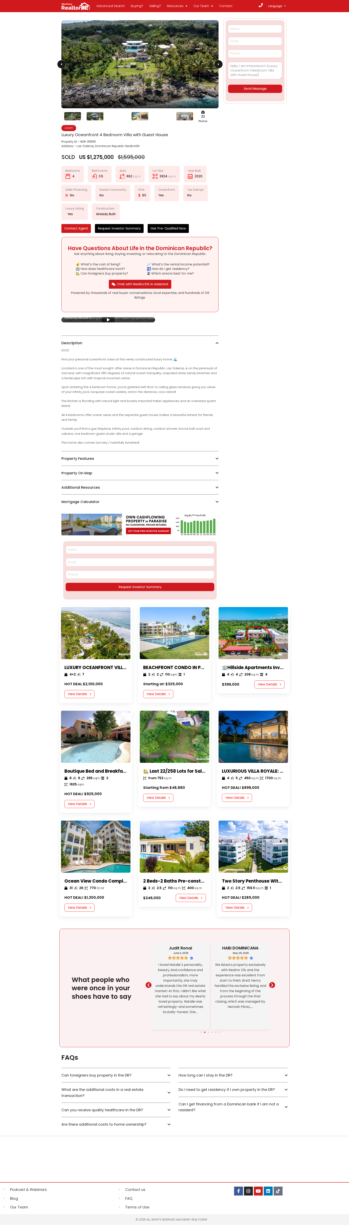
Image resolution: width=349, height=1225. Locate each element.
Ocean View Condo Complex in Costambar (112, 881)
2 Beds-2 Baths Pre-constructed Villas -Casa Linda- (202, 881)
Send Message (255, 88)
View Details (77, 694)
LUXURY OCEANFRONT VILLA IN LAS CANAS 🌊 (114, 667)
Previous (61, 64)
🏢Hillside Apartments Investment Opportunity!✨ (278, 667)
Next (218, 64)
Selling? (155, 6)
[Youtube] (258, 1191)
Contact (225, 6)
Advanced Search (110, 6)
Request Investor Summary (140, 587)
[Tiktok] (278, 1191)
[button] (148, 985)
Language (275, 6)
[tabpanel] (108, 319)
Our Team (201, 6)
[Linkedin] (268, 1191)
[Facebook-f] (238, 1191)
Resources (175, 6)
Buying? (137, 6)
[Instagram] (248, 1191)
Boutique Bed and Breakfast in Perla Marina (113, 771)
